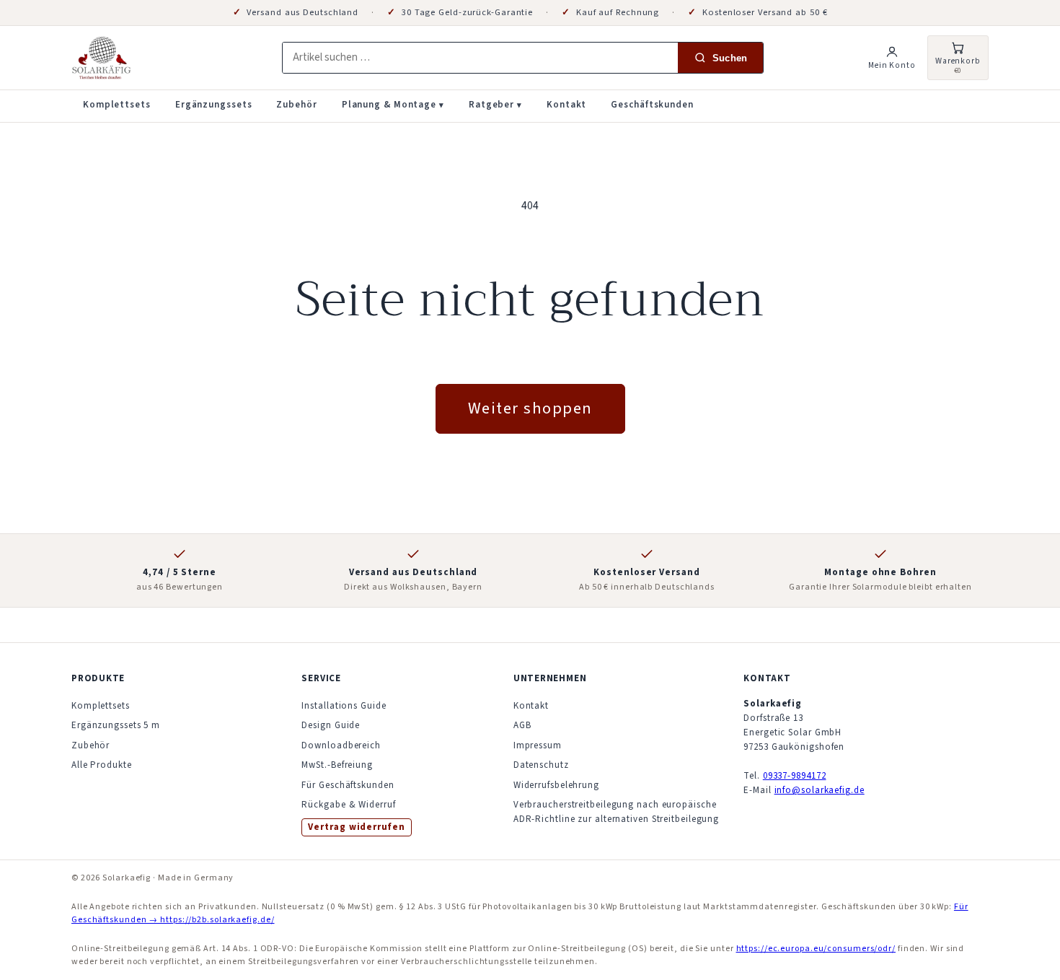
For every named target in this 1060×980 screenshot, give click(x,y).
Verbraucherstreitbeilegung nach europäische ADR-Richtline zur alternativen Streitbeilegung (616, 812)
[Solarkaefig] (165, 58)
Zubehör (296, 104)
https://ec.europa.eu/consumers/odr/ (816, 948)
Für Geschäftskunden (347, 785)
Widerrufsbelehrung (556, 785)
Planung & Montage (393, 104)
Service (320, 678)
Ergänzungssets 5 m (115, 725)
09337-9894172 (794, 775)
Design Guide (330, 725)
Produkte (98, 678)
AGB (522, 725)
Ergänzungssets (213, 104)
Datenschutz (541, 764)
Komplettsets (117, 104)
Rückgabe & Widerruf (348, 804)
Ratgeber (495, 104)
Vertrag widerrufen (356, 827)
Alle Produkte (101, 764)
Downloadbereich (341, 745)
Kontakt (566, 104)
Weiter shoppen (530, 408)
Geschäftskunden (652, 104)
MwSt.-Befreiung (337, 764)
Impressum (537, 745)
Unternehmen (550, 678)
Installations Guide (343, 705)
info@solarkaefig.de (819, 790)
